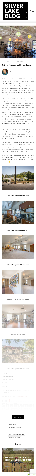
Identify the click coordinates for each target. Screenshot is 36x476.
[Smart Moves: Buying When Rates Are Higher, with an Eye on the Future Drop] (18, 460)
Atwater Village (7, 61)
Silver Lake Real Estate (15, 437)
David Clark (14, 72)
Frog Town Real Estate (15, 431)
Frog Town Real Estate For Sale (17, 434)
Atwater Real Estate (14, 424)
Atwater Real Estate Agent (16, 427)
